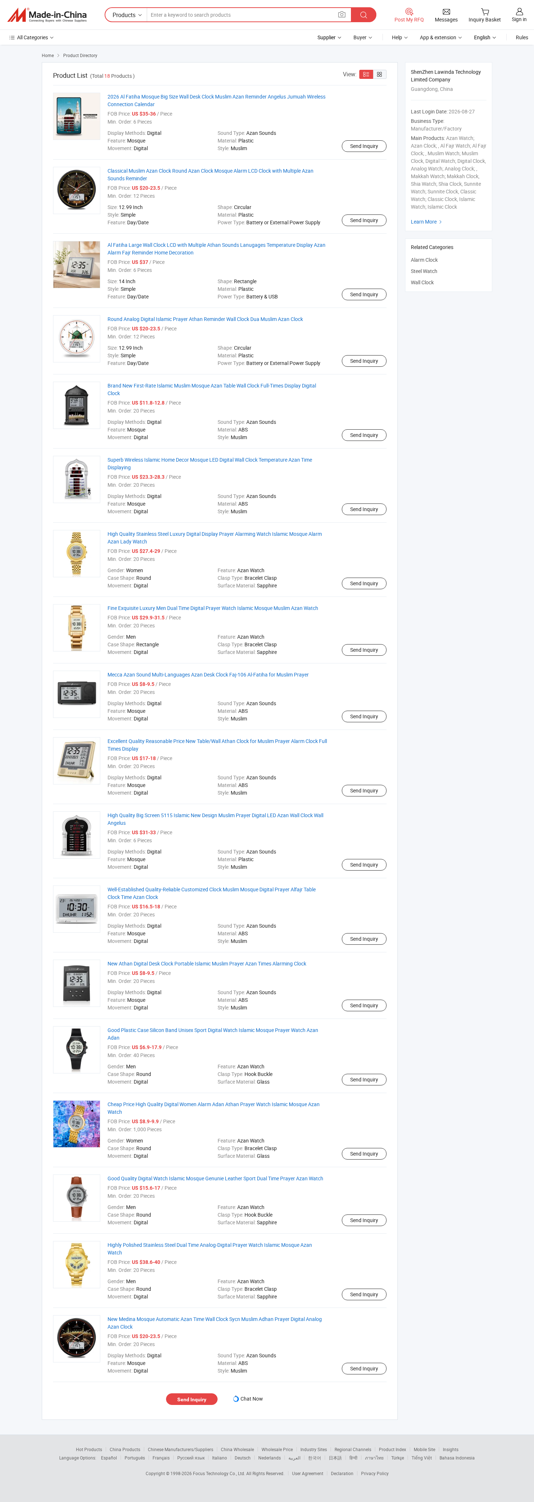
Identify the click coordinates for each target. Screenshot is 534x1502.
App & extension (438, 37)
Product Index (392, 1449)
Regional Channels (353, 1449)
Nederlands (269, 1458)
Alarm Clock (424, 259)
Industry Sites (313, 1449)
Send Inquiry (364, 145)
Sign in (519, 19)
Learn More (427, 221)
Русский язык (191, 1458)
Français (161, 1458)
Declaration (342, 1473)
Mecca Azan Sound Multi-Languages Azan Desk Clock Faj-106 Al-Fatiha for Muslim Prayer (208, 674)
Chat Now (251, 1398)
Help (397, 37)
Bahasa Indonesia (457, 1458)
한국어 (314, 1458)
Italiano (219, 1458)
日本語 (335, 1458)
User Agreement (307, 1473)
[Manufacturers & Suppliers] (46, 15)
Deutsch (243, 1458)
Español (109, 1458)
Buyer (360, 37)
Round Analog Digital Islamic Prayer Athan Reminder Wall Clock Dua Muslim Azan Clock (205, 319)
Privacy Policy (375, 1473)
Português (135, 1458)
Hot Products (89, 1449)
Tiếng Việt (422, 1458)
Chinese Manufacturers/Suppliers (180, 1449)
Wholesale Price (277, 1449)
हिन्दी (353, 1458)
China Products (125, 1449)
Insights (450, 1449)
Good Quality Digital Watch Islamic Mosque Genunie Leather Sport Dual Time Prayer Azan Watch (215, 1178)
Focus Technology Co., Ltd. (219, 1473)
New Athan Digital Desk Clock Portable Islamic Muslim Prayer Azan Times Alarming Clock (207, 963)
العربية (294, 1458)
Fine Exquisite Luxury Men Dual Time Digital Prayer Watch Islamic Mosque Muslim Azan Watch (213, 608)
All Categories (32, 37)
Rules (522, 37)
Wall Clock (422, 282)
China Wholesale (237, 1449)
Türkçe (397, 1458)
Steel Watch (424, 271)
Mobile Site (424, 1449)
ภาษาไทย (374, 1458)
